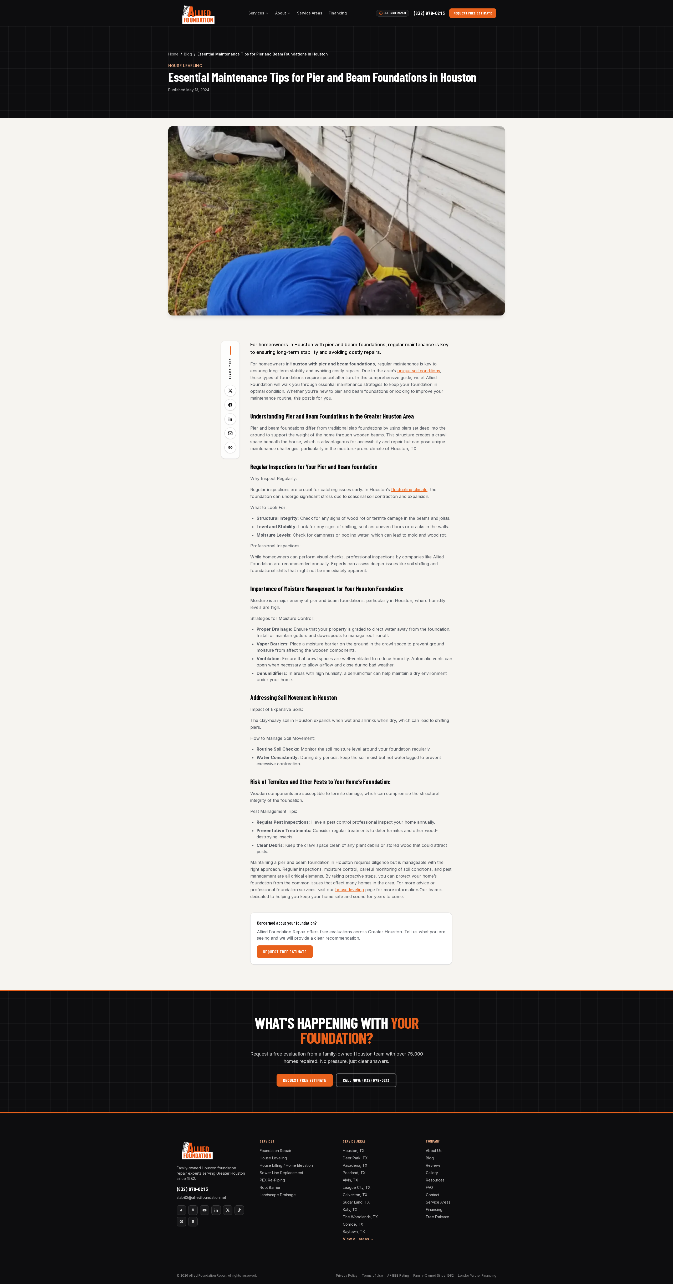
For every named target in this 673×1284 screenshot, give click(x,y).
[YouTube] (204, 1210)
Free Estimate (437, 1217)
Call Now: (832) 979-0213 (366, 1080)
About (280, 13)
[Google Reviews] (193, 1221)
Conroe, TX (353, 1224)
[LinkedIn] (216, 1210)
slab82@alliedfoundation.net (201, 1197)
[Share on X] (230, 390)
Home (173, 54)
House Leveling (273, 1158)
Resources (435, 1180)
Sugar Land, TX (356, 1202)
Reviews (433, 1165)
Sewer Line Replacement (281, 1172)
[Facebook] (181, 1210)
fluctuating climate (409, 489)
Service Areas (309, 13)
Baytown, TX (354, 1231)
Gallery (432, 1172)
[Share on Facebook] (230, 405)
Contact (432, 1195)
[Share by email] (230, 433)
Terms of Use (372, 1275)
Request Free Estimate (472, 13)
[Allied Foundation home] (198, 13)
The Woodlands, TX (360, 1217)
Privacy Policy (347, 1275)
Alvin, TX (350, 1180)
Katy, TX (350, 1209)
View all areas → (358, 1239)
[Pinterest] (181, 1221)
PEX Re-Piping (272, 1180)
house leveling (349, 889)
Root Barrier (270, 1187)
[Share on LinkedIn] (230, 419)
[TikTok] (239, 1210)
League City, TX (357, 1187)
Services (256, 13)
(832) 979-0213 (429, 13)
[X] (227, 1210)
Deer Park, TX (355, 1158)
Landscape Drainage (278, 1195)
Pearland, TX (354, 1172)
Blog (188, 54)
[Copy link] (230, 447)
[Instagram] (193, 1210)
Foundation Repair (275, 1150)
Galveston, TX (355, 1195)
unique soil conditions (418, 370)
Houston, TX (354, 1150)
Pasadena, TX (355, 1165)
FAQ (429, 1187)
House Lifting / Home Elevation (286, 1165)
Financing (338, 13)
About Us (434, 1150)
